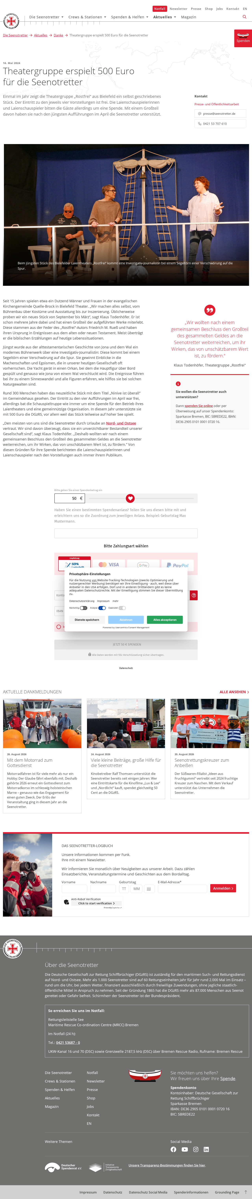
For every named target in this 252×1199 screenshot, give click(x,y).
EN (245, 9)
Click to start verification (95, 903)
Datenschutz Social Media (148, 1192)
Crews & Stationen (85, 17)
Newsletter (178, 9)
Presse (196, 9)
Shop (209, 9)
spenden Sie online (199, 406)
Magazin (188, 17)
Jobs (219, 9)
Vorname (68, 882)
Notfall (159, 9)
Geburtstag (127, 882)
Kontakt (232, 9)
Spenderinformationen (191, 1192)
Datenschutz (112, 1192)
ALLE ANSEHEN (233, 691)
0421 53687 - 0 (68, 1042)
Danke (58, 35)
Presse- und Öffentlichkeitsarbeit (217, 104)
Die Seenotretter (44, 17)
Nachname (98, 882)
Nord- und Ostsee (121, 423)
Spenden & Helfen (127, 17)
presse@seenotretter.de (219, 114)
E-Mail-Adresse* (170, 882)
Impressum (88, 1192)
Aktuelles (162, 17)
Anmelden (221, 888)
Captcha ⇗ (113, 907)
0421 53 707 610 (215, 124)
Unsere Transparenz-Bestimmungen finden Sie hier (167, 1165)
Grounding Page (227, 1192)
